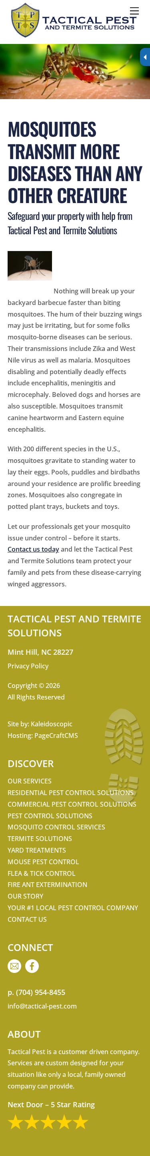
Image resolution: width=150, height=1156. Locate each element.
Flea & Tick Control (42, 873)
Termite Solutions (40, 838)
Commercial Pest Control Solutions (72, 804)
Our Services (30, 781)
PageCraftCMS (56, 735)
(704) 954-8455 (40, 992)
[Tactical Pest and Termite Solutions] (73, 36)
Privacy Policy (28, 666)
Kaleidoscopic (51, 724)
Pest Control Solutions (50, 815)
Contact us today (33, 549)
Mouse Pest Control (43, 861)
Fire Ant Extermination (47, 884)
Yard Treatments (37, 850)
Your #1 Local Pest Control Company (73, 907)
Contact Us (27, 919)
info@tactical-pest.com (42, 1006)
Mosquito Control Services (56, 827)
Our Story (25, 896)
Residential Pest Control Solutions (71, 792)
